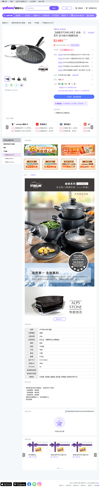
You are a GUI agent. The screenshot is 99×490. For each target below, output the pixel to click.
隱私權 (90, 485)
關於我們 (68, 485)
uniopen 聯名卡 (79, 15)
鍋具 (29, 23)
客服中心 (61, 485)
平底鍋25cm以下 (48, 23)
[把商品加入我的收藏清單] (84, 33)
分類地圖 (96, 485)
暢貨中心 (37, 15)
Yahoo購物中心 (12, 8)
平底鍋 (36, 23)
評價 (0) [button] (33, 175)
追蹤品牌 (75, 75)
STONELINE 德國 (64, 75)
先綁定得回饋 (75, 45)
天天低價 (55, 15)
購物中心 (5, 23)
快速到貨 (46, 15)
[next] (91, 127)
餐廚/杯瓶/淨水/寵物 (18, 23)
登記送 (27, 15)
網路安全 (83, 485)
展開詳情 (58, 319)
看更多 (63, 15)
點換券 (18, 15)
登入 (66, 8)
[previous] (7, 127)
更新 (97, 483)
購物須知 (76, 485)
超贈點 (91, 15)
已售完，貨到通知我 (74, 97)
